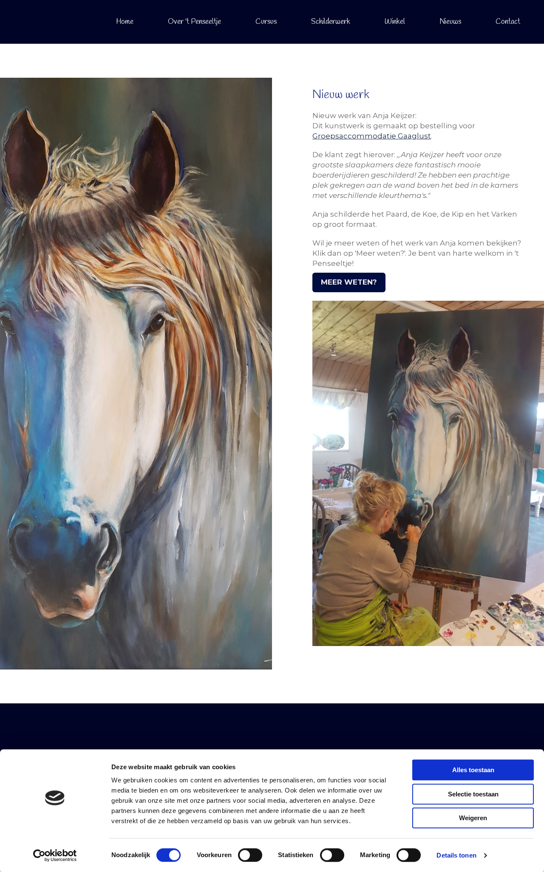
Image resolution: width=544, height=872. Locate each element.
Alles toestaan (473, 769)
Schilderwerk (330, 22)
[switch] (250, 855)
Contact (508, 22)
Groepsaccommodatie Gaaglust (371, 136)
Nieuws (450, 22)
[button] (348, 282)
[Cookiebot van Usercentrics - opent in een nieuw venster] (55, 855)
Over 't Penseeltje (194, 22)
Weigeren (473, 817)
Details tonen (456, 855)
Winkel (395, 22)
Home (124, 22)
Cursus (266, 22)
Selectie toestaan (473, 794)
